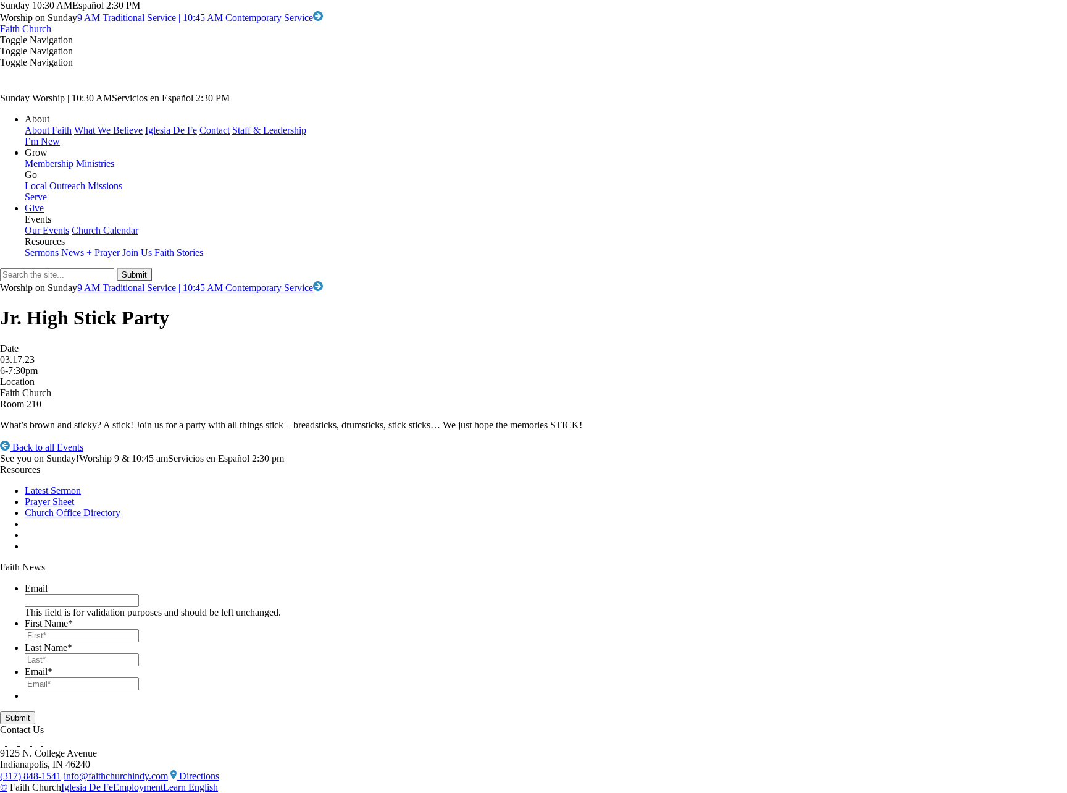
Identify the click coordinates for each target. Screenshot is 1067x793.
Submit (17, 718)
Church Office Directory (72, 512)
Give (34, 208)
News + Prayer (90, 252)
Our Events (47, 230)
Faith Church (25, 28)
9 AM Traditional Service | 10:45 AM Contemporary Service (195, 17)
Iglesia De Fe (171, 130)
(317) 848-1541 (30, 776)
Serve (36, 197)
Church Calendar (105, 230)
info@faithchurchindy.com (116, 776)
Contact (214, 130)
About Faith (48, 130)
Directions (198, 776)
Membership (49, 163)
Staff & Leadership (269, 130)
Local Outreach (55, 185)
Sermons (42, 252)
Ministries (95, 163)
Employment (138, 787)
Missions (105, 185)
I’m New (42, 141)
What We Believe (108, 130)
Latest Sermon (53, 490)
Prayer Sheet (49, 501)
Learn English (190, 787)
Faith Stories (178, 252)
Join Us (137, 252)
